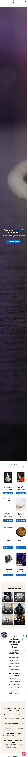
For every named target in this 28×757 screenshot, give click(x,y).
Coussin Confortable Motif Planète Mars (21, 541)
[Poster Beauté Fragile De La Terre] (8, 504)
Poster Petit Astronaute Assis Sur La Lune (8, 486)
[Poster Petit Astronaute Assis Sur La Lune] (8, 477)
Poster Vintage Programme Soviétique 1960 (20, 486)
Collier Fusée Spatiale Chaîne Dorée (7, 541)
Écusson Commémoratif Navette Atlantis (7, 568)
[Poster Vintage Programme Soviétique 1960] (21, 477)
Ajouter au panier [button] (21, 520)
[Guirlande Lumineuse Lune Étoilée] (21, 559)
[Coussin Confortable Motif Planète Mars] (21, 531)
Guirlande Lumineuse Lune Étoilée (20, 568)
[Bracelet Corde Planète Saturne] (21, 504)
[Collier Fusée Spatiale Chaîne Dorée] (8, 531)
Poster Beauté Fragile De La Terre (7, 514)
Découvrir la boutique (13, 241)
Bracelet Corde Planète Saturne (20, 514)
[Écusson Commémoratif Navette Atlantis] (8, 559)
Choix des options (8, 493)
